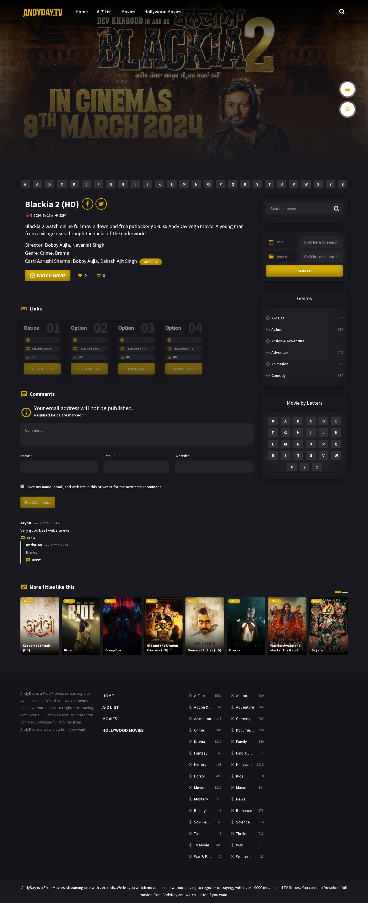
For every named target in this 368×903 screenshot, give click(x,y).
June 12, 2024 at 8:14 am (47, 523)
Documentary (247, 730)
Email (109, 455)
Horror (199, 776)
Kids (240, 776)
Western (243, 856)
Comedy (278, 375)
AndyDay (34, 544)
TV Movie (201, 845)
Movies (128, 11)
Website (182, 455)
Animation (279, 363)
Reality (200, 810)
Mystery (201, 799)
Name (26, 455)
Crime (46, 253)
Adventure (280, 352)
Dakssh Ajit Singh (118, 261)
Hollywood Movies (162, 11)
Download (42, 368)
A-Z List (104, 11)
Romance (244, 810)
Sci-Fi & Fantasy (207, 822)
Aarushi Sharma (53, 261)
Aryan (25, 522)
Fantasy (201, 753)
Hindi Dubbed (247, 753)
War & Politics (206, 856)
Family (241, 741)
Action (276, 329)
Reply (31, 538)
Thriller (242, 833)
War (239, 845)
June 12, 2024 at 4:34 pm (57, 545)
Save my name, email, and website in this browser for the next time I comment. (94, 486)
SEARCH (305, 270)
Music (241, 787)
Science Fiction (249, 822)
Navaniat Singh (88, 245)
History (200, 764)
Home (82, 11)
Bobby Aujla (57, 245)
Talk (197, 833)
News (241, 799)
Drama (62, 253)
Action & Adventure (288, 341)
